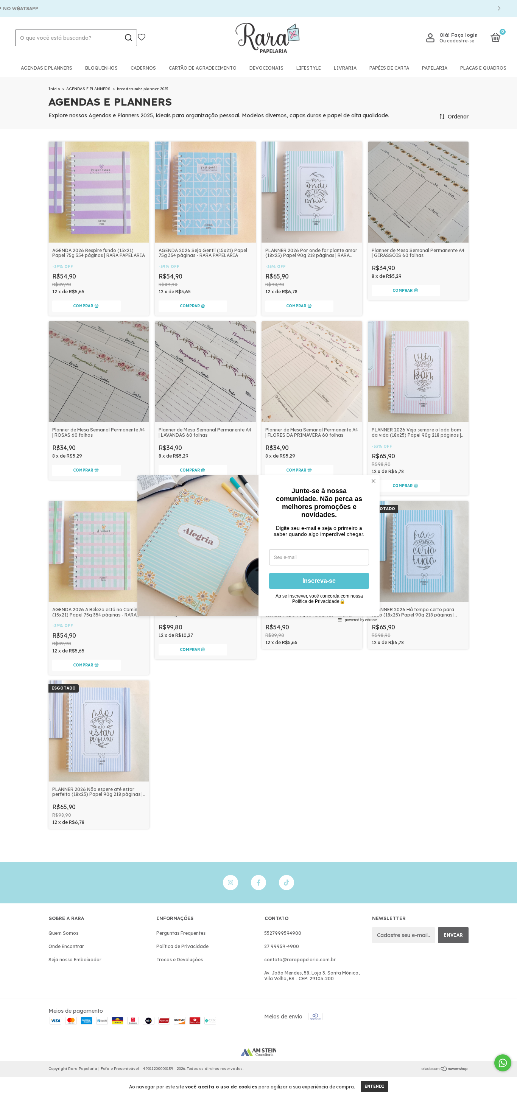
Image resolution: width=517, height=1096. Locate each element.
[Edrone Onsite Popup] (258, 548)
